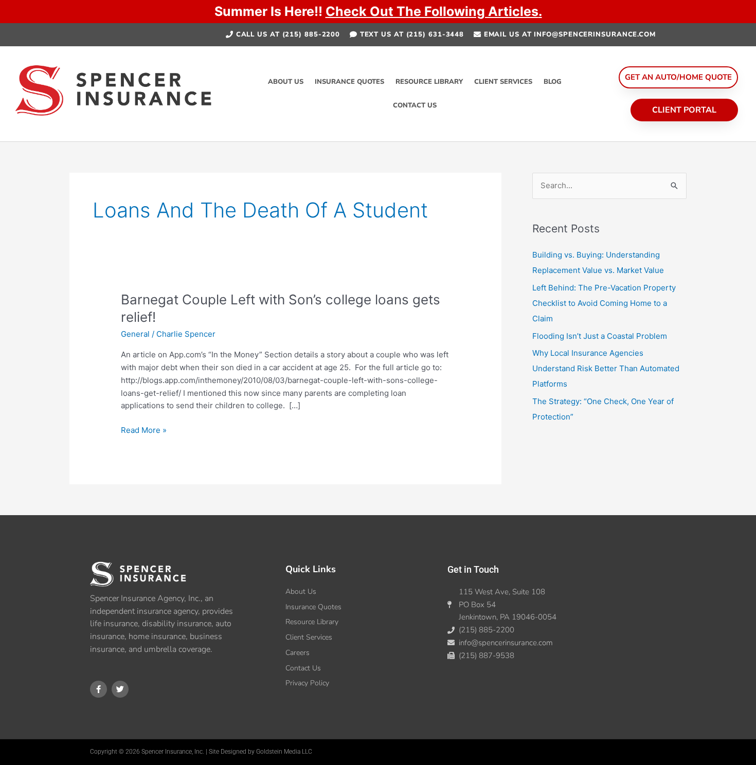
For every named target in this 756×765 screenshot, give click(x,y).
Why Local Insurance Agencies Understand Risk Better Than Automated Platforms (605, 368)
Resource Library (429, 81)
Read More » (144, 429)
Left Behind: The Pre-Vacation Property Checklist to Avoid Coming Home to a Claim (604, 303)
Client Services (503, 81)
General (135, 334)
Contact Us (415, 105)
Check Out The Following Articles (432, 11)
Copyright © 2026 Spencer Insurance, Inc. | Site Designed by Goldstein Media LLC (201, 751)
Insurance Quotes (349, 81)
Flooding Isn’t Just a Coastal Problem (599, 336)
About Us (285, 81)
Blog (553, 81)
